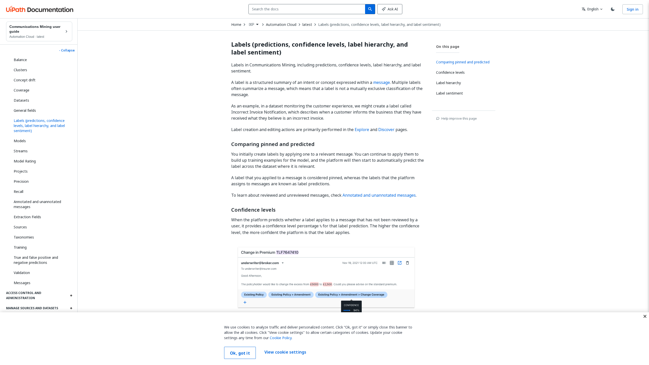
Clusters (20, 69)
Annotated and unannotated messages (37, 204)
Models (20, 140)
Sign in (633, 9)
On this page (447, 46)
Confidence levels (253, 209)
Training (20, 247)
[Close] (644, 316)
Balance (20, 59)
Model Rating (25, 161)
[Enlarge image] (327, 286)
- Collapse (67, 50)
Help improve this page (459, 118)
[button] (41, 126)
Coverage (21, 90)
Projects (21, 171)
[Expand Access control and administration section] (71, 295)
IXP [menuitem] (251, 25)
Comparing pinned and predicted (273, 144)
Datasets (21, 100)
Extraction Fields (27, 217)
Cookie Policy (281, 337)
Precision (21, 181)
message (381, 82)
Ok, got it (240, 353)
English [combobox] (590, 9)
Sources (20, 227)
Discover (386, 129)
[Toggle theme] (612, 9)
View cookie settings (285, 352)
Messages (22, 282)
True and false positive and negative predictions (36, 260)
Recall (18, 191)
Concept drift (24, 80)
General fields (25, 110)
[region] (324, 338)
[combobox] (308, 9)
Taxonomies (24, 237)
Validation (22, 272)
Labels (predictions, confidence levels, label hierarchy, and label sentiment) (379, 24)
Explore (362, 129)
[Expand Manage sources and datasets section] (71, 308)
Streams (21, 151)
